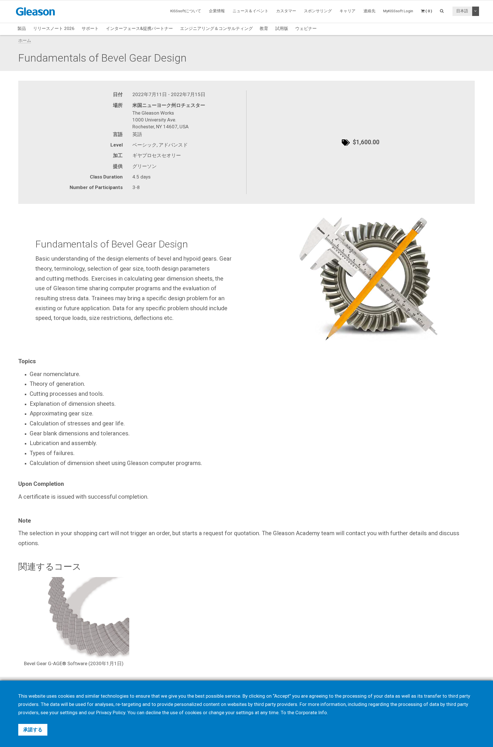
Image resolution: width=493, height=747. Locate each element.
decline (153, 712)
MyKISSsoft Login (398, 11)
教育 (264, 28)
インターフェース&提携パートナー (139, 28)
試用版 (281, 28)
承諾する (33, 729)
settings (245, 712)
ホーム (24, 40)
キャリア (347, 11)
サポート (90, 28)
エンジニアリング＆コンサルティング (216, 28)
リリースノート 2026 (53, 28)
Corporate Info (311, 712)
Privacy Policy (110, 712)
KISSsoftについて (185, 11)
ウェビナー (306, 28)
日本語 (462, 11)
